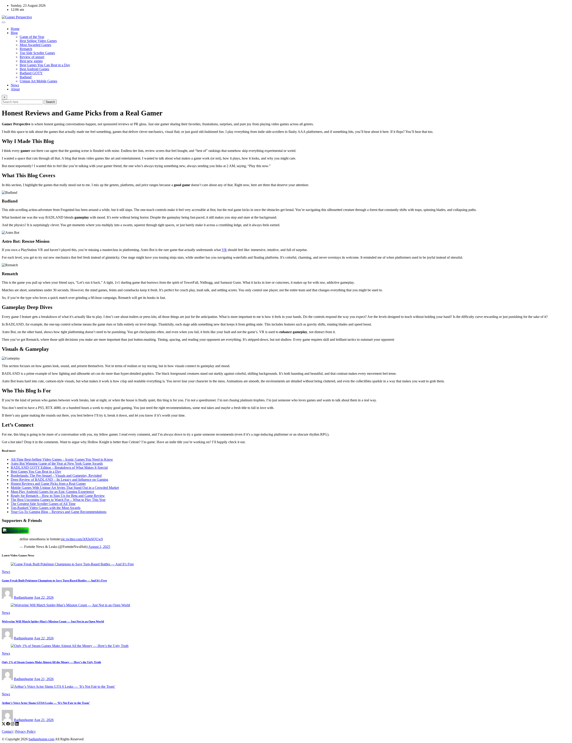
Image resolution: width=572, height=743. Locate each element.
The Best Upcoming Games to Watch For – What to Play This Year (58, 500)
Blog (14, 33)
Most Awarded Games (35, 45)
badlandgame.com (41, 739)
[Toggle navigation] (3, 22)
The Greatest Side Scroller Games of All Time (43, 504)
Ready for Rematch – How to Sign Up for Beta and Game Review (58, 496)
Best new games (31, 61)
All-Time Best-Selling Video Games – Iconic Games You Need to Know (62, 459)
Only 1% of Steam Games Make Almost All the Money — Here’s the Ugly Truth (51, 662)
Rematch (26, 49)
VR (224, 250)
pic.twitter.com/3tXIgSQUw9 (82, 539)
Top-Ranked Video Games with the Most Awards (45, 508)
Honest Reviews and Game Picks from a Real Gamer (48, 483)
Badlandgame (23, 597)
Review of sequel (32, 57)
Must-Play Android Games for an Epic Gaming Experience (52, 492)
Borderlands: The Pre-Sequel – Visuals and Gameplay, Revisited (56, 475)
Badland (26, 77)
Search (50, 102)
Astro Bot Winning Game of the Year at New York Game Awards (57, 463)
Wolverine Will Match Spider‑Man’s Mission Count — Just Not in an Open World (53, 621)
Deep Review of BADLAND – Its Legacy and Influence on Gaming (59, 479)
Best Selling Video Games (38, 41)
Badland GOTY (31, 73)
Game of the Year (32, 37)
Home (15, 29)
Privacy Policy (25, 731)
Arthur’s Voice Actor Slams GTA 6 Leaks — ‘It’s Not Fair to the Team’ (46, 703)
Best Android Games (34, 69)
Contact (7, 731)
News (15, 85)
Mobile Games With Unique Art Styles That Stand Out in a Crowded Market (65, 488)
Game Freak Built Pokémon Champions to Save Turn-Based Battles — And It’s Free (54, 580)
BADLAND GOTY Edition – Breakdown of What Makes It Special (59, 467)
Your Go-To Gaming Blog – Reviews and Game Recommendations (58, 512)
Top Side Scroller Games (37, 53)
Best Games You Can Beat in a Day (45, 65)
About (15, 89)
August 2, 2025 (99, 547)
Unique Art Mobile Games (38, 81)
